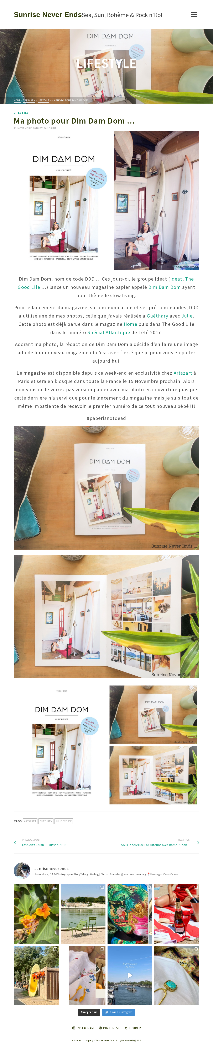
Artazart (183, 373)
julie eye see (64, 821)
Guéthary (157, 316)
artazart (30, 821)
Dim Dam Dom (164, 287)
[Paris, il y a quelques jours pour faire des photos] (83, 913)
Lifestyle (21, 113)
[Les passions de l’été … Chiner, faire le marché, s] (83, 975)
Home (130, 324)
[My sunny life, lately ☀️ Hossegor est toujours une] (36, 975)
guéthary (46, 821)
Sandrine (50, 128)
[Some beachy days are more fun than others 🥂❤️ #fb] (176, 913)
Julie (187, 316)
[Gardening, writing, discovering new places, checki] (36, 913)
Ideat (176, 279)
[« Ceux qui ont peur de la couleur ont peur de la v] (130, 913)
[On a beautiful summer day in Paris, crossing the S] (130, 975)
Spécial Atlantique (108, 332)
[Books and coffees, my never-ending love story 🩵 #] (176, 975)
